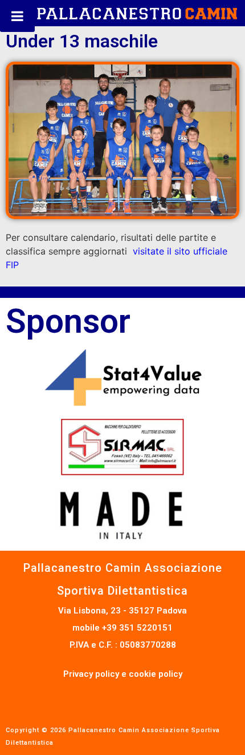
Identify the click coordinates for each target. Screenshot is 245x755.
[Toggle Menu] (17, 16)
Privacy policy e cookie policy (122, 674)
